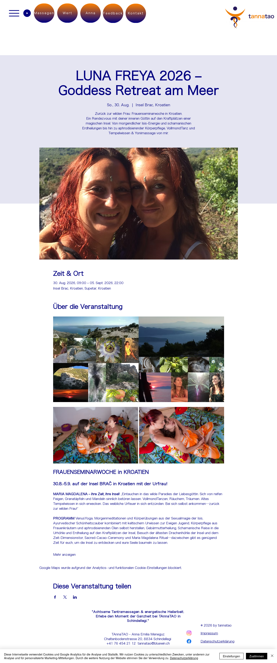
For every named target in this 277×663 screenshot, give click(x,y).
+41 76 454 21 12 (122, 643)
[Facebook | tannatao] (189, 641)
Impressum (209, 633)
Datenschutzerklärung (217, 641)
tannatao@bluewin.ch (154, 643)
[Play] (27, 13)
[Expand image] (95, 435)
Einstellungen (231, 656)
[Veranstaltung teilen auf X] (65, 597)
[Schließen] (272, 656)
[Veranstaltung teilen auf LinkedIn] (75, 597)
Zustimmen (256, 656)
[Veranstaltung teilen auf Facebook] (55, 597)
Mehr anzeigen (64, 554)
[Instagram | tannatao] (189, 633)
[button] (14, 13)
